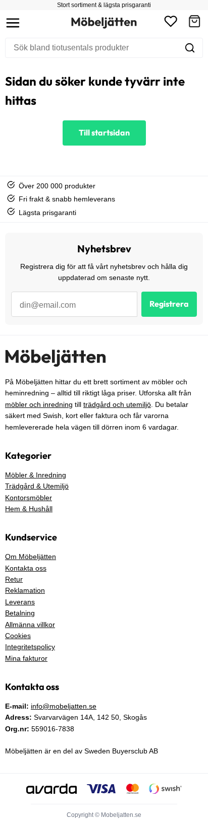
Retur (14, 579)
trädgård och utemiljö (117, 404)
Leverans (20, 602)
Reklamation (25, 590)
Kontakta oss (25, 568)
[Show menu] (13, 23)
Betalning (20, 613)
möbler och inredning (39, 404)
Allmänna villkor (30, 625)
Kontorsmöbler (28, 498)
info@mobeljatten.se (63, 706)
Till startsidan (104, 132)
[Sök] (189, 47)
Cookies (18, 636)
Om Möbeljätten (30, 557)
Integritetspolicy (30, 647)
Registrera (169, 304)
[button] (194, 23)
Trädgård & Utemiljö (37, 486)
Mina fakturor (26, 658)
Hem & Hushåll (29, 509)
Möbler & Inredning (35, 475)
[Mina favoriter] (170, 23)
